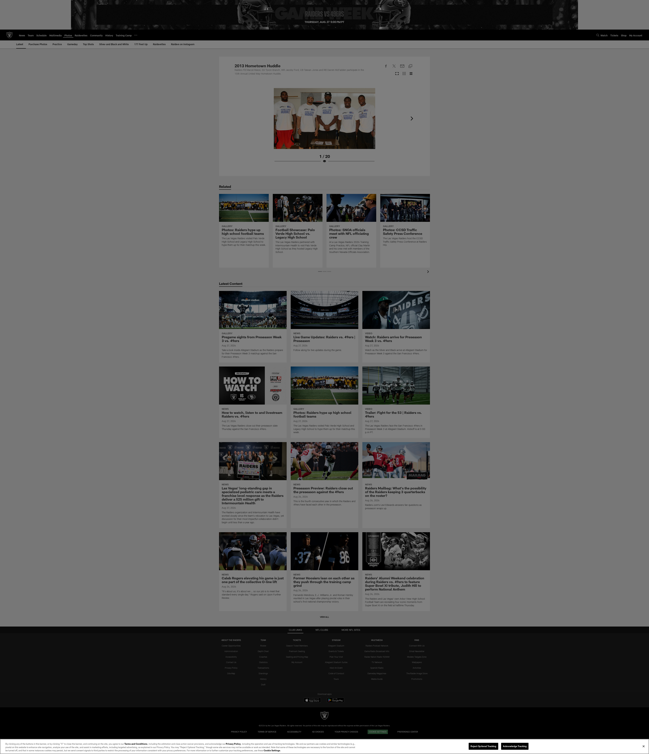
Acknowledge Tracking (515, 746)
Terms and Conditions (135, 744)
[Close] (643, 746)
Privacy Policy (233, 744)
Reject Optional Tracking (483, 746)
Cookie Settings (272, 750)
